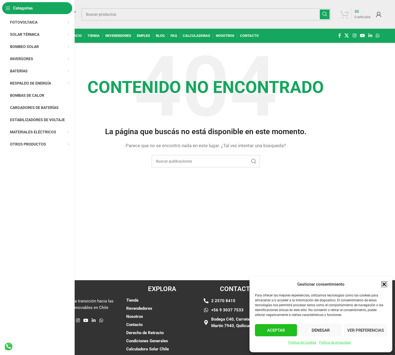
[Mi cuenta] (378, 14)
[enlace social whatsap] (377, 35)
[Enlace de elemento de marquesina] (95, 245)
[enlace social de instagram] (354, 35)
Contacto (134, 324)
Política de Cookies (302, 342)
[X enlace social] (347, 35)
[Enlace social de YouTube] (362, 35)
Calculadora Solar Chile (147, 349)
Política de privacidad (335, 342)
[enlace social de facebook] (339, 35)
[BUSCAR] (325, 14)
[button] (384, 284)
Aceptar (276, 330)
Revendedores (139, 308)
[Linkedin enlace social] (370, 35)
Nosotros (134, 316)
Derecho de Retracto (145, 332)
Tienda (132, 300)
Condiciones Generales (147, 340)
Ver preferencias (365, 330)
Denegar (321, 330)
